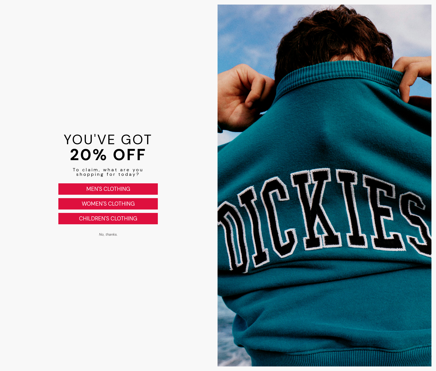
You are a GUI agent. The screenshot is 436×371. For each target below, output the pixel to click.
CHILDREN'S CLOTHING (108, 218)
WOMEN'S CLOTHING (108, 203)
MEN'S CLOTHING (108, 188)
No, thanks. (108, 234)
